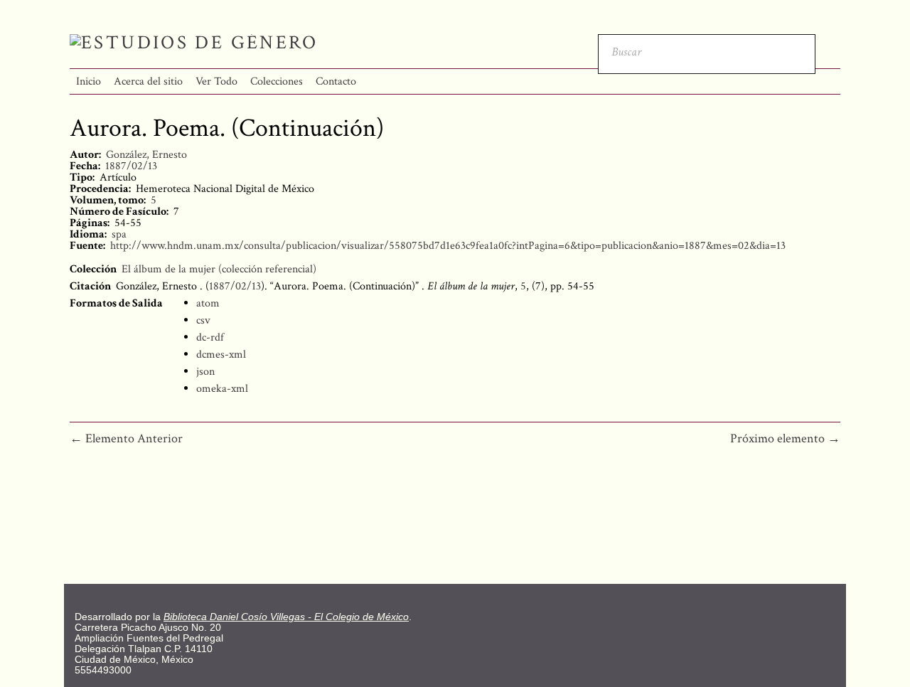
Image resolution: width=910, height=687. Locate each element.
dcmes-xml (221, 354)
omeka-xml (222, 388)
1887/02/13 (131, 166)
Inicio (88, 81)
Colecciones (276, 81)
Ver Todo (216, 81)
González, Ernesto (146, 154)
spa (119, 234)
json (205, 371)
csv (203, 320)
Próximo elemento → (785, 438)
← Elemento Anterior (126, 438)
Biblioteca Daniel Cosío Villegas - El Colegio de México (286, 617)
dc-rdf (210, 337)
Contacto (336, 81)
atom (208, 303)
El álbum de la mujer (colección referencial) (219, 269)
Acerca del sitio (148, 81)
